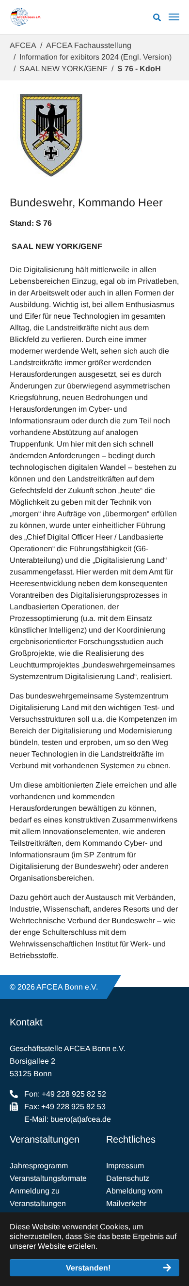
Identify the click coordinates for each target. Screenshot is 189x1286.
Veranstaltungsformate (48, 1178)
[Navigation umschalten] (174, 17)
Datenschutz (127, 1178)
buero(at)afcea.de (80, 1119)
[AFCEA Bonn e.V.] (25, 17)
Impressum (125, 1166)
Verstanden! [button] (88, 1268)
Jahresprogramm (39, 1166)
